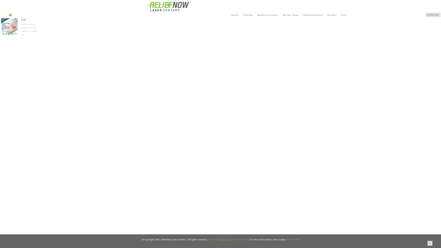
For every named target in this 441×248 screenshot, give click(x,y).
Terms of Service (239, 239)
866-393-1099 (292, 239)
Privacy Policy (215, 239)
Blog (226, 239)
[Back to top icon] (430, 243)
